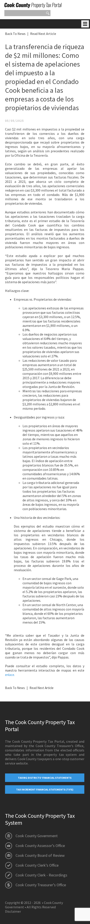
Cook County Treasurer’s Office (41, 884)
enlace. (10, 675)
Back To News (15, 33)
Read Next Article (43, 33)
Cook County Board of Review (40, 855)
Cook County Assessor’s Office (40, 845)
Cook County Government (37, 835)
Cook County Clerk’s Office (37, 865)
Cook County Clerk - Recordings (41, 875)
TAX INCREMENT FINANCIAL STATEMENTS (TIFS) (44, 789)
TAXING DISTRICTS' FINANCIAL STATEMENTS (44, 777)
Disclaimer (13, 911)
